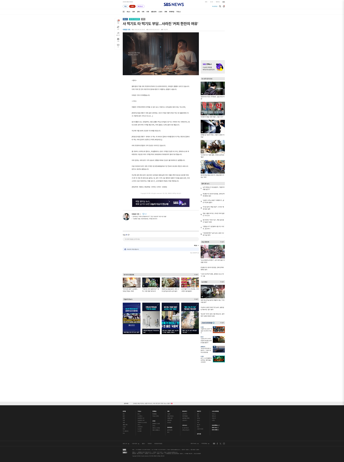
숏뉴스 (198, 420)
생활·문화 (153, 12)
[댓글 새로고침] (128, 234)
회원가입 (217, 2)
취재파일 (171, 12)
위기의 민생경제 (134, 19)
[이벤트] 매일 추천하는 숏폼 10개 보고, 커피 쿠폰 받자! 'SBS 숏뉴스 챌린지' (152, 403)
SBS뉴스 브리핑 (156, 428)
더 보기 (196, 274)
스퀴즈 (213, 420)
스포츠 (160, 12)
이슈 (124, 433)
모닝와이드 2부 (141, 420)
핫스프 (202, 337)
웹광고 (143, 443)
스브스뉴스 (184, 425)
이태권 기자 (135, 214)
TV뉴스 (178, 12)
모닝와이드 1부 (141, 418)
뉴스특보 (139, 431)
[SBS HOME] (223, 2)
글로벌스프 (203, 346)
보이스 (153, 425)
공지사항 (199, 434)
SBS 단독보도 (170, 416)
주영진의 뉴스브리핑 (142, 422)
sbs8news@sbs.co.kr (175, 449)
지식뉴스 (214, 414)
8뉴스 (128, 12)
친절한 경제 (169, 418)
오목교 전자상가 (185, 430)
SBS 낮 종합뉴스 (156, 430)
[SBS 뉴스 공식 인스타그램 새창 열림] (224, 443)
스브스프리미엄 (215, 411)
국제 (147, 12)
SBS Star (214, 427)
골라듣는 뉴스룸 (156, 423)
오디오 (153, 420)
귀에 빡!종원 (185, 416)
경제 (138, 12)
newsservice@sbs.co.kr (172, 452)
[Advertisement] (161, 263)
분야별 (124, 411)
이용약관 (150, 443)
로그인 (211, 2)
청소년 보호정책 (197, 453)
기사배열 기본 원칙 (188, 453)
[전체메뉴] (123, 11)
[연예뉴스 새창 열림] (213, 67)
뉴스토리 (139, 429)
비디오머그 (184, 411)
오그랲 (202, 327)
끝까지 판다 (169, 430)
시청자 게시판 (200, 429)
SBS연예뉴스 (215, 425)
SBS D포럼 (214, 430)
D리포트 (169, 422)
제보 (198, 416)
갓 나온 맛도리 (185, 428)
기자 (198, 422)
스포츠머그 (184, 414)
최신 (124, 414)
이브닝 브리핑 (155, 416)
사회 (143, 12)
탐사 (168, 432)
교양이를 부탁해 (185, 418)
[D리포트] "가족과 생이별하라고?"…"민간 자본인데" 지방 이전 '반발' (149, 216)
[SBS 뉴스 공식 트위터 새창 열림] (220, 443)
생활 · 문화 (125, 424)
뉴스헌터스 (140, 416)
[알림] (224, 6)
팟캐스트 (214, 416)
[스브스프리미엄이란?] (214, 322)
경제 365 (169, 420)
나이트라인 (140, 426)
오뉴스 (139, 424)
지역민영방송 (205, 444)
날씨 (198, 414)
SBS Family (195, 444)
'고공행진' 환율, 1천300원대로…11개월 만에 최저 (145, 218)
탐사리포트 (169, 427)
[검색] (220, 6)
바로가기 (199, 411)
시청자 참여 (135, 444)
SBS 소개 (126, 444)
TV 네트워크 (125, 431)
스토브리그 (184, 420)
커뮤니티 (214, 418)
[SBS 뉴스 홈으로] (174, 4)
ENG (206, 2)
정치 (133, 12)
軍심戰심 (154, 414)
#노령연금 (214, 6)
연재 (168, 411)
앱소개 (198, 424)
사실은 (168, 414)
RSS (198, 426)
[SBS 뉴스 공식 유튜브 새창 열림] (214, 443)
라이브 (198, 418)
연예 (165, 12)
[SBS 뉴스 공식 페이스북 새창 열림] (217, 443)
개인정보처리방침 (158, 443)
